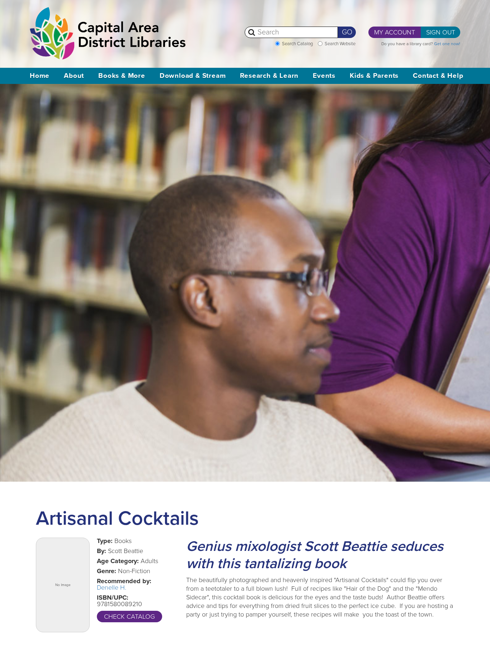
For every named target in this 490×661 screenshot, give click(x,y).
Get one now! (447, 43)
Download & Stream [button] (193, 76)
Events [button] (324, 76)
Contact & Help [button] (438, 76)
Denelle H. (111, 587)
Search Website (340, 44)
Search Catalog (297, 44)
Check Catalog (129, 616)
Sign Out (440, 32)
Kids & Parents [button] (374, 76)
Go (347, 32)
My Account (394, 32)
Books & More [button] (121, 76)
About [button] (74, 76)
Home (40, 76)
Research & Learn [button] (269, 76)
